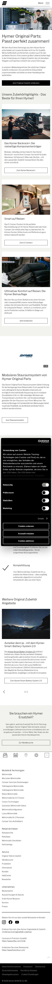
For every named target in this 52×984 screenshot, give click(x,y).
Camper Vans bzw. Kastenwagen (15, 782)
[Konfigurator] (36, 755)
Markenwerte (7, 891)
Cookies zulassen (26, 526)
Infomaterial (7, 868)
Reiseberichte (7, 833)
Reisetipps (6, 837)
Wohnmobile (7, 774)
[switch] (45, 493)
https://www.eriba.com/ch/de (13, 941)
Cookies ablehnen (26, 541)
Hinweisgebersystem (10, 974)
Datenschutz (40, 966)
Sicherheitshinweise (10, 970)
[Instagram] (4, 922)
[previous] (4, 692)
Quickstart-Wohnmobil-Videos (14, 806)
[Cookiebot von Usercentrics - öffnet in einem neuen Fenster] (38, 441)
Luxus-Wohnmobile (9, 813)
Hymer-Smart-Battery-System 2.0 (21, 652)
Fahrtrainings (7, 844)
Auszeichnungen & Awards (13, 895)
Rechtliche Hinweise (29, 970)
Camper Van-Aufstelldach (12, 821)
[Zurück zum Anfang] (48, 957)
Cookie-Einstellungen (29, 974)
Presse (5, 906)
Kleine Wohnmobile (9, 794)
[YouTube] (17, 922)
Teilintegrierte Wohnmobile (12, 786)
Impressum (28, 966)
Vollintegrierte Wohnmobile (13, 790)
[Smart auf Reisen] (26, 200)
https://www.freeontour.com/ (13, 950)
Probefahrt (6, 864)
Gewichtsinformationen (11, 966)
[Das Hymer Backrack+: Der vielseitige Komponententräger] (26, 124)
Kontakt (5, 871)
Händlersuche (7, 860)
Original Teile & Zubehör (11, 856)
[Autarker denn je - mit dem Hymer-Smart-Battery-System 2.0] (26, 624)
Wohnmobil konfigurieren (12, 809)
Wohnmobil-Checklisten (11, 840)
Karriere (5, 902)
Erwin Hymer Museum (11, 899)
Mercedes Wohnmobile (11, 778)
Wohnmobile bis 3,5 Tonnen (13, 798)
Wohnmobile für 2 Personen (13, 817)
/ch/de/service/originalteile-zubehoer (17, 932)
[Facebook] (10, 922)
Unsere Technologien (10, 802)
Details (41, 518)
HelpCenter (6, 875)
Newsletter (6, 879)
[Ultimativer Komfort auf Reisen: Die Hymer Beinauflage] (26, 272)
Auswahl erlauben (26, 533)
